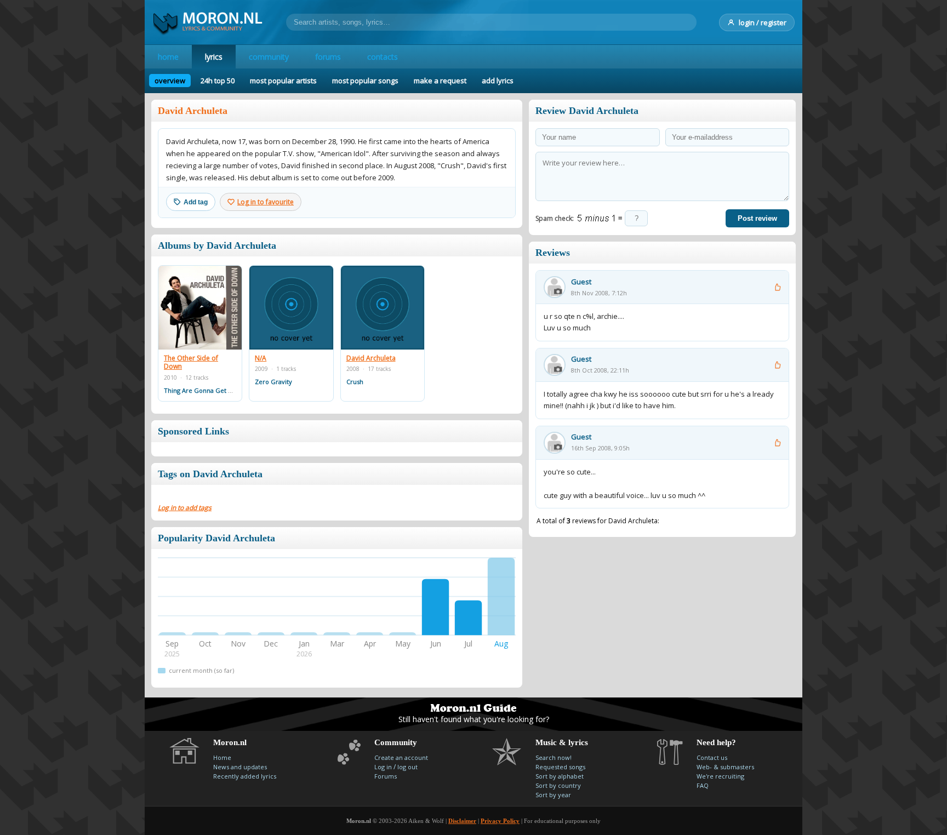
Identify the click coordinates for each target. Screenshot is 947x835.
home (168, 57)
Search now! (553, 757)
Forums (385, 776)
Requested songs (560, 767)
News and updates (240, 767)
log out (407, 767)
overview (170, 80)
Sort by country (558, 785)
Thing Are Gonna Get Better (205, 390)
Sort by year (553, 795)
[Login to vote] (777, 287)
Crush (354, 382)
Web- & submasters (725, 767)
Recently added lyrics (244, 776)
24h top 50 (218, 80)
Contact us (712, 757)
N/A (260, 358)
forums (328, 57)
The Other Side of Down (191, 362)
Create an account (401, 757)
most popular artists (283, 80)
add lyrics (498, 80)
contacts (382, 57)
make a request (440, 80)
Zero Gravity (273, 382)
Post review (757, 218)
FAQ (703, 785)
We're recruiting (720, 776)
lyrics (214, 57)
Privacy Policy (500, 820)
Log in (383, 767)
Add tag (196, 202)
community (269, 57)
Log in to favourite (265, 202)
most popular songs (365, 80)
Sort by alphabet (559, 776)
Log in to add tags (185, 507)
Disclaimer (462, 820)
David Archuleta (371, 358)
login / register (762, 22)
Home (222, 757)
